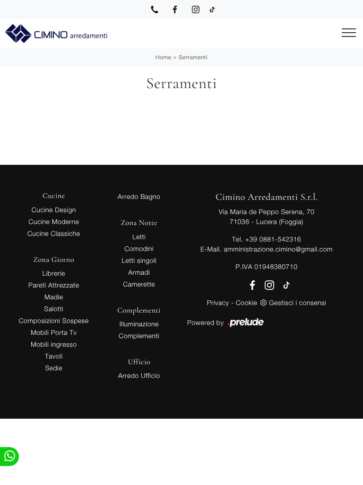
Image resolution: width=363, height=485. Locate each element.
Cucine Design (54, 210)
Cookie (246, 302)
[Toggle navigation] (349, 33)
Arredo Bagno (139, 196)
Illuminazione (139, 324)
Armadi (139, 272)
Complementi (139, 336)
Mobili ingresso (54, 344)
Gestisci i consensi (297, 302)
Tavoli (54, 356)
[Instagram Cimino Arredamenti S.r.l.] (195, 9)
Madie (53, 297)
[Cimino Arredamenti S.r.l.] (56, 33)
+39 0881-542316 (273, 239)
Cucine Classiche (53, 233)
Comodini (139, 248)
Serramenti (193, 57)
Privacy (218, 302)
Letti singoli (138, 260)
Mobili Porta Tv (54, 332)
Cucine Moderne (53, 221)
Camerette (139, 284)
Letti (139, 237)
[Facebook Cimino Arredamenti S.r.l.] (174, 9)
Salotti (53, 309)
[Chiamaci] (154, 9)
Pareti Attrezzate (53, 285)
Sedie (53, 368)
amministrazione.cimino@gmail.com (278, 249)
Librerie (54, 273)
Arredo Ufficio (139, 375)
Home (163, 57)
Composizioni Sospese (54, 320)
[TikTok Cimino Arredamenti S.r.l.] (212, 9)
